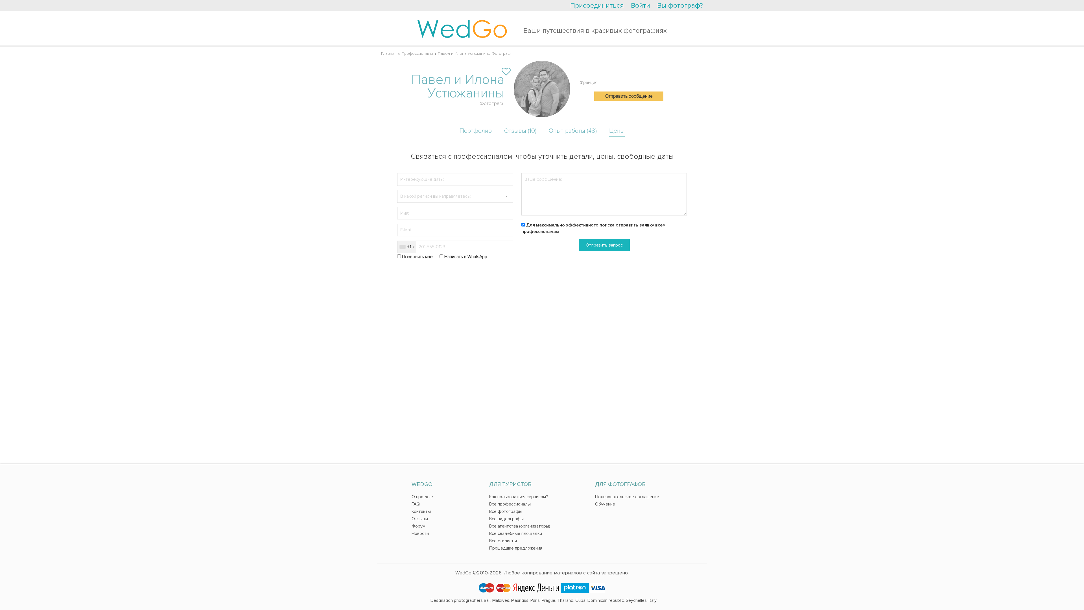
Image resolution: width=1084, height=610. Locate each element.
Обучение (605, 504)
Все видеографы (506, 519)
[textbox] (455, 196)
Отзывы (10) (520, 131)
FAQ (416, 504)
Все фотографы (505, 511)
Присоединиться (597, 5)
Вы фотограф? (680, 5)
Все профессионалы (510, 504)
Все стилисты (503, 541)
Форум (418, 526)
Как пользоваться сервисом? (518, 497)
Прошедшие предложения (515, 548)
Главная (389, 53)
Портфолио (476, 131)
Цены (617, 131)
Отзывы (420, 519)
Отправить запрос (604, 245)
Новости (420, 533)
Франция (588, 82)
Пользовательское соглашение (627, 497)
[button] (506, 196)
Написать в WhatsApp (465, 257)
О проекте (422, 497)
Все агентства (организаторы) (519, 526)
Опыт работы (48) (573, 131)
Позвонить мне (417, 257)
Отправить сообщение (629, 97)
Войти (640, 5)
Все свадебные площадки (515, 533)
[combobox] (406, 247)
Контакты (421, 511)
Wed (462, 28)
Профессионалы (417, 53)
